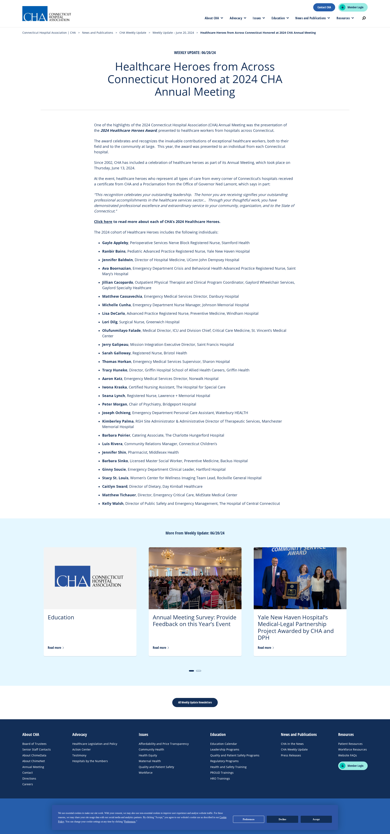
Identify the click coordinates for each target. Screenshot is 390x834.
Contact (27, 773)
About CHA (212, 18)
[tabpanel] (90, 601)
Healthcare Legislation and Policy (94, 744)
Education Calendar (223, 744)
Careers (27, 784)
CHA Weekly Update (294, 749)
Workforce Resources (352, 749)
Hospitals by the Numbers (90, 761)
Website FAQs (347, 755)
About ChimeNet (33, 761)
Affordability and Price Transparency (164, 744)
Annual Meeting (33, 767)
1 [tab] (191, 671)
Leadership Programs (224, 749)
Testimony (79, 755)
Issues (257, 18)
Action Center (81, 749)
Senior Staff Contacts (36, 749)
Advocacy (236, 18)
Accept (316, 819)
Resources (343, 18)
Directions (29, 778)
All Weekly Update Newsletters (195, 702)
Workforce (146, 773)
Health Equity (148, 755)
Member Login (355, 7)
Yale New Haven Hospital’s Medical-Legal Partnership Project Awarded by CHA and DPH (296, 627)
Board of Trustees (34, 744)
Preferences (249, 819)
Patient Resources (350, 744)
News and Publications (310, 18)
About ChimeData (34, 755)
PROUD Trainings (222, 773)
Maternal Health (150, 761)
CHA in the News (292, 744)
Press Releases (291, 755)
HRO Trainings (220, 778)
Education (278, 18)
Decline (282, 819)
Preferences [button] (129, 821)
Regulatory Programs (224, 761)
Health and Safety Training (228, 767)
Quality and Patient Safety (156, 767)
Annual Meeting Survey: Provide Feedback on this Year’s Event (194, 620)
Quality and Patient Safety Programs (234, 755)
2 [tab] (198, 671)
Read (55, 648)
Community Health (151, 749)
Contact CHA (324, 7)
